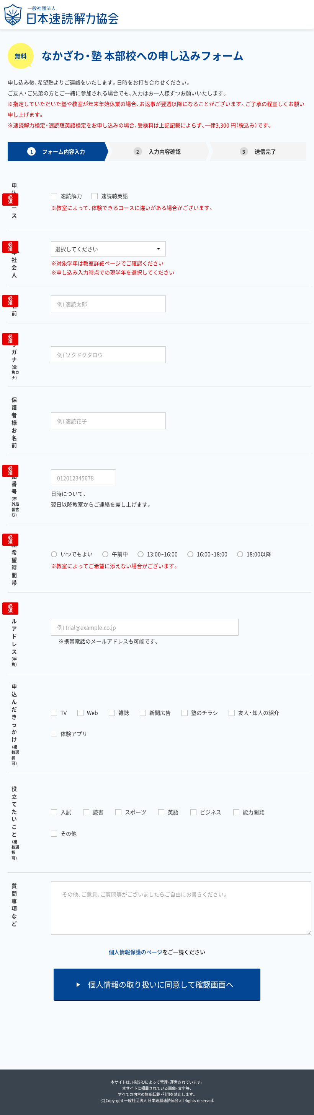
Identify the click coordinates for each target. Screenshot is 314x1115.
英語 (173, 812)
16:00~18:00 (212, 554)
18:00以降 (259, 554)
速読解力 (71, 196)
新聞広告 (160, 712)
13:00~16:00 (162, 554)
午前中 (120, 554)
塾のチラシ (204, 712)
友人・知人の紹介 (258, 712)
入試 (66, 812)
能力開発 (253, 812)
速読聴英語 (114, 196)
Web (92, 712)
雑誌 (123, 712)
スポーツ (135, 812)
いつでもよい (77, 554)
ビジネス (210, 812)
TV (64, 712)
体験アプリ (74, 733)
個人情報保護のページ (135, 952)
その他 (69, 833)
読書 (98, 812)
